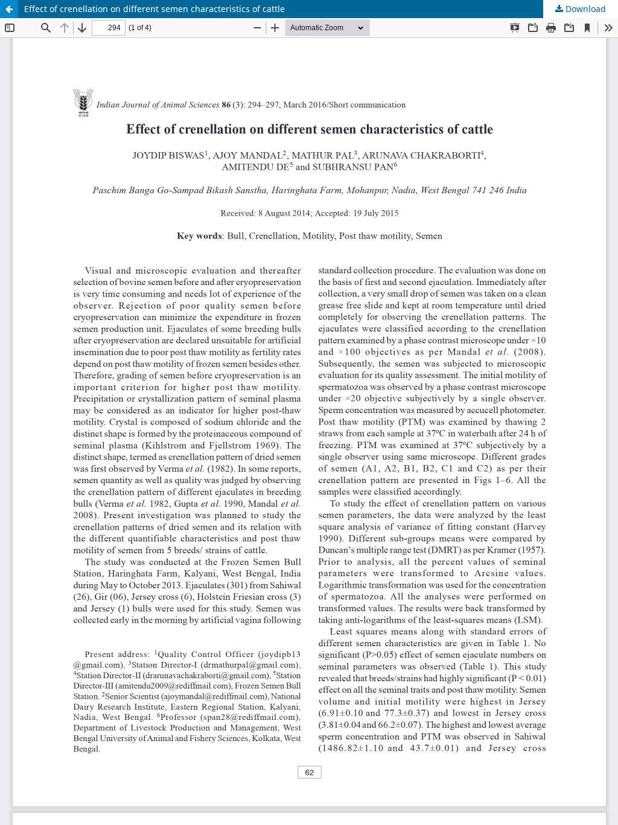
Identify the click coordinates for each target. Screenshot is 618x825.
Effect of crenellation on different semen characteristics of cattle (154, 8)
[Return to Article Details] (9, 9)
